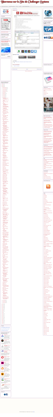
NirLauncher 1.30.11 (5, 180)
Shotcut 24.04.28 (5, 118)
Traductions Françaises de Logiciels (48, 308)
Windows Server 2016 (46, 330)
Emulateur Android (46, 229)
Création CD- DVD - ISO (46, 217)
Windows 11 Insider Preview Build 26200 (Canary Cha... (5, 189)
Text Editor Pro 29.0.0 (5, 254)
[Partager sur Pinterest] (16, 60)
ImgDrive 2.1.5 (4, 283)
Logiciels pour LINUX (46, 279)
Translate (7, 37)
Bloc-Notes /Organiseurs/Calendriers (48, 202)
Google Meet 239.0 (5, 244)
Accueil (27, 69)
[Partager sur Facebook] (15, 60)
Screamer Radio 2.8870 (5, 246)
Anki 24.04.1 (4, 266)
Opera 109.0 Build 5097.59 (6, 165)
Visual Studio (45, 318)
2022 (2, 305)
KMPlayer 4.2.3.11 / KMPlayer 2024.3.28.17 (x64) (5, 237)
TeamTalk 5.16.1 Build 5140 (6, 208)
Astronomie (45, 199)
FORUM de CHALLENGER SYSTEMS (25, 6)
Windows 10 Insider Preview (47, 322)
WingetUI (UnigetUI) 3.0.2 (6, 278)
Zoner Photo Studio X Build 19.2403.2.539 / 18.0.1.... (5, 143)
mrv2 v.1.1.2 (4, 277)
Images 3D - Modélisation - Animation (48, 243)
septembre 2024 (5, 91)
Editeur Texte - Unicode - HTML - (47, 225)
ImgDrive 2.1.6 (4, 167)
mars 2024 (4, 300)
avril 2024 (4, 97)
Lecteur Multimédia (46, 252)
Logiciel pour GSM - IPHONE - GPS (48, 264)
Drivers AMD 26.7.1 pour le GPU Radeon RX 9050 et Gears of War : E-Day (48, 155)
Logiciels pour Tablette (46, 282)
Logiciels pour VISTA (46, 283)
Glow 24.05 (4, 145)
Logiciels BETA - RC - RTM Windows (48, 267)
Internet (45, 248)
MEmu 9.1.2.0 (4, 287)
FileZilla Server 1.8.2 (5, 132)
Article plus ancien (39, 69)
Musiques (45, 293)
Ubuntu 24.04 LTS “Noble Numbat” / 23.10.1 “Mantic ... (5, 141)
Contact (17, 6)
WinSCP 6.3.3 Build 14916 (5, 232)
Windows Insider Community (5, 6)
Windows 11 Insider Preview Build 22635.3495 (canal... (5, 274)
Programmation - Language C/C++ (48, 297)
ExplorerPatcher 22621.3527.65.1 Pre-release (5, 135)
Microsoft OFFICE (46, 289)
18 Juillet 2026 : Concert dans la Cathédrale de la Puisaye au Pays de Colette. (48, 123)
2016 (2, 312)
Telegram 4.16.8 (4, 225)
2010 (2, 319)
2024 (2, 86)
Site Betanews (45, 175)
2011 (2, 318)
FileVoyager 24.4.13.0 (5, 260)
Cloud (44, 206)
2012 (2, 317)
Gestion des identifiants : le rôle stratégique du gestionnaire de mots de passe (48, 137)
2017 (2, 311)
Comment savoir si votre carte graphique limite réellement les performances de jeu (47, 134)
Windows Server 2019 (46, 331)
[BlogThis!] (14, 60)
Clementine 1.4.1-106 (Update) (47, 88)
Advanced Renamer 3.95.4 (6, 131)
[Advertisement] (5, 69)
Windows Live (45, 326)
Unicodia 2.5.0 (4, 263)
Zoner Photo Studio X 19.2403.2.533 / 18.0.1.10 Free (5, 218)
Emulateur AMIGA (46, 226)
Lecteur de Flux (45, 253)
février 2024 (4, 301)
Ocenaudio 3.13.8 (5, 282)
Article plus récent (15, 69)
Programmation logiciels (46, 298)
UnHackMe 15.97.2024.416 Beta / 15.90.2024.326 (5, 240)
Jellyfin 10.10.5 (5, 334)
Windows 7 (45, 323)
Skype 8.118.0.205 (5, 164)
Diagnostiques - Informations (47, 221)
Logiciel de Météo (46, 261)
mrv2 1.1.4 (4, 114)
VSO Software (45, 314)
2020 (2, 307)
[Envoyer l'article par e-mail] (14, 62)
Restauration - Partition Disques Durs (48, 301)
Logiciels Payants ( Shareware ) (47, 272)
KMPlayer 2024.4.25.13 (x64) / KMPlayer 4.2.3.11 (5, 149)
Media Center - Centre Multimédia (48, 286)
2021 (2, 306)
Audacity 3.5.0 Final (5, 174)
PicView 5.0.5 (5, 367)
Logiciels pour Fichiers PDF (47, 278)
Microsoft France (46, 172)
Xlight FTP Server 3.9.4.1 (5, 288)
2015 (2, 313)
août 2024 (4, 92)
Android (45, 194)
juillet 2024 (4, 93)
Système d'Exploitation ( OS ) (47, 305)
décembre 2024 (4, 87)
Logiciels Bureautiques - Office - (47, 268)
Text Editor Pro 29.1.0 (5, 117)
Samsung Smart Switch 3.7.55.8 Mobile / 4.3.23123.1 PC (5, 210)
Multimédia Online (46, 292)
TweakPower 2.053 (5, 243)
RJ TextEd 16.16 (4, 289)
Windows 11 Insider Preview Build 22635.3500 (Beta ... (5, 191)
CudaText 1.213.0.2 (5, 179)
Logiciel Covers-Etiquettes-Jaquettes (48, 257)
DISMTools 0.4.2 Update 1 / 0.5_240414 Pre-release (6, 268)
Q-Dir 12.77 (45, 94)
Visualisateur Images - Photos (47, 319)
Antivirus (45, 198)
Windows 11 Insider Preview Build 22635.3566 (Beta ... (5, 126)
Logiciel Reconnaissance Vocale (47, 258)
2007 (2, 323)
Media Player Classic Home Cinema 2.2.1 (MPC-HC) (5, 293)
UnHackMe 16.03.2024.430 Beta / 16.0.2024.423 (5, 104)
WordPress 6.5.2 (4, 284)
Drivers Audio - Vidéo (46, 222)
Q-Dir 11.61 (4, 166)
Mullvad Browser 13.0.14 (5, 233)
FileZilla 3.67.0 (4, 245)
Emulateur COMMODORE (47, 230)
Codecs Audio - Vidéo (46, 207)
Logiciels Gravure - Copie (46, 271)
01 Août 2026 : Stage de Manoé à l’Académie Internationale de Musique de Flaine (48, 118)
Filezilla (18, 54)
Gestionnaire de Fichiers (46, 240)
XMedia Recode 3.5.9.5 (5, 111)
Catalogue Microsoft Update (12, 6)
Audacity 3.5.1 (4, 154)
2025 (2, 85)
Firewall (44, 236)
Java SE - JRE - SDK (46, 249)
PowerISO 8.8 (4, 133)
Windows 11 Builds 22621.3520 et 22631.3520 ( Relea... (5, 280)
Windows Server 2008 (46, 327)
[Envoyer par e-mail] (13, 60)
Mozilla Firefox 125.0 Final (6, 250)
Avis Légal (20, 6)
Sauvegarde (45, 302)
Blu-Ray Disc (45, 203)
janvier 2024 (4, 302)
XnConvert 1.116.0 (46, 93)
